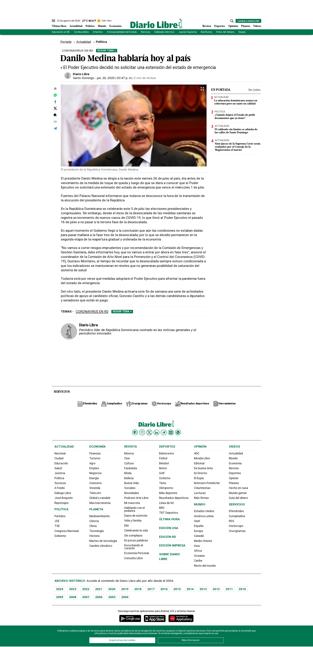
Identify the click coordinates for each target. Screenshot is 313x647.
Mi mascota (132, 503)
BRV (161, 507)
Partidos (60, 516)
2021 (98, 589)
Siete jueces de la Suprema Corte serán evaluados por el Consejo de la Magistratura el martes (237, 147)
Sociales (129, 488)
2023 (72, 589)
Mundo (102, 26)
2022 (85, 589)
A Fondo (59, 488)
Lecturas (200, 493)
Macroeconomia (100, 503)
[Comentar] (55, 115)
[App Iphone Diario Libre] (154, 618)
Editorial (199, 463)
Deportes (219, 26)
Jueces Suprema (188, 32)
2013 (203, 589)
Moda (128, 473)
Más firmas (201, 498)
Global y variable (99, 498)
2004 (124, 597)
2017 (151, 589)
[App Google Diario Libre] (130, 618)
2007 (85, 597)
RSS (231, 521)
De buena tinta (203, 468)
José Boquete (63, 498)
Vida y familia (133, 520)
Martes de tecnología (103, 541)
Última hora (169, 519)
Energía (94, 478)
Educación (61, 463)
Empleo (94, 468)
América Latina (204, 516)
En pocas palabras (136, 540)
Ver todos (254, 89)
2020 (111, 589)
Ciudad (58, 458)
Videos (257, 26)
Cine (127, 458)
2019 (124, 589)
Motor (163, 468)
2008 (72, 597)
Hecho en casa (238, 488)
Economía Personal (136, 553)
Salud (58, 468)
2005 (111, 597)
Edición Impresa (172, 545)
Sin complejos (133, 535)
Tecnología (96, 531)
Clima (93, 526)
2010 (242, 589)
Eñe (126, 525)
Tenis (162, 483)
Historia (94, 536)
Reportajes (61, 503)
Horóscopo (236, 526)
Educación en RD (61, 32)
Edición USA (168, 528)
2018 (138, 589)
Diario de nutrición (135, 515)
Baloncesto (166, 453)
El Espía (199, 478)
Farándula (130, 468)
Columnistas (202, 488)
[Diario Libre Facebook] (135, 432)
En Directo (200, 473)
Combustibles (81, 32)
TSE (57, 526)
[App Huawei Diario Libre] (181, 618)
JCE (56, 521)
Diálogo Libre (62, 493)
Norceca (145, 32)
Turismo (94, 458)
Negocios (95, 473)
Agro (92, 463)
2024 (59, 589)
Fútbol (163, 458)
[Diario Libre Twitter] (149, 432)
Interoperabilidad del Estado (122, 32)
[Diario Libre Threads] (171, 432)
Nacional (60, 453)
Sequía (242, 32)
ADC (196, 453)
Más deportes (168, 493)
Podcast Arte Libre (136, 498)
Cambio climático (100, 545)
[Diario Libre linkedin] (156, 432)
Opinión (233, 26)
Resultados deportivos (174, 498)
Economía (115, 26)
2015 (177, 589)
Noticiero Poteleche (207, 483)
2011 (229, 589)
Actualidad (75, 26)
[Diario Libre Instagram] (142, 432)
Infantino (98, 32)
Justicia (59, 473)
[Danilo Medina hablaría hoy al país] (55, 95)
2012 (216, 589)
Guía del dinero (238, 498)
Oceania (199, 555)
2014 (190, 589)
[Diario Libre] (156, 23)
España (198, 526)
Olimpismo (166, 488)
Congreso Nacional (66, 531)
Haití (197, 521)
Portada (65, 42)
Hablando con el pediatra (134, 509)
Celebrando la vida (136, 530)
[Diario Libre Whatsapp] (178, 432)
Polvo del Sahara (225, 32)
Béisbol (164, 463)
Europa (198, 531)
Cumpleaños (237, 516)
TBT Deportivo (168, 512)
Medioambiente (99, 516)
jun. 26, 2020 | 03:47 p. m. (114, 78)
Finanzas (95, 453)
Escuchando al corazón (133, 547)
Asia (197, 545)
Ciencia (94, 521)
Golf (161, 473)
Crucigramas (237, 531)
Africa (198, 550)
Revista (206, 26)
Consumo (95, 483)
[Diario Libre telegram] (164, 432)
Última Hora (59, 26)
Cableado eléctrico (164, 32)
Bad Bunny (206, 32)
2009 (59, 597)
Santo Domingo (83, 78)
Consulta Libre (133, 558)
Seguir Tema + (106, 50)
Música (129, 453)
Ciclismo (164, 478)
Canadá (199, 536)
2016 (164, 589)
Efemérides (236, 511)
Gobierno (60, 536)
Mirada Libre (202, 458)
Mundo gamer (238, 493)
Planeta (245, 26)
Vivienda (94, 488)
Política (90, 26)
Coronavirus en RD (92, 311)
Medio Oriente (203, 541)
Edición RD (167, 537)
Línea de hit (166, 503)
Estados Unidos (204, 511)
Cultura (129, 463)
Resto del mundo (205, 565)
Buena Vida (131, 483)
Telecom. (95, 493)
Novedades (131, 493)
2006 (98, 597)
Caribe (198, 560)
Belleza (129, 478)
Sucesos (60, 483)
